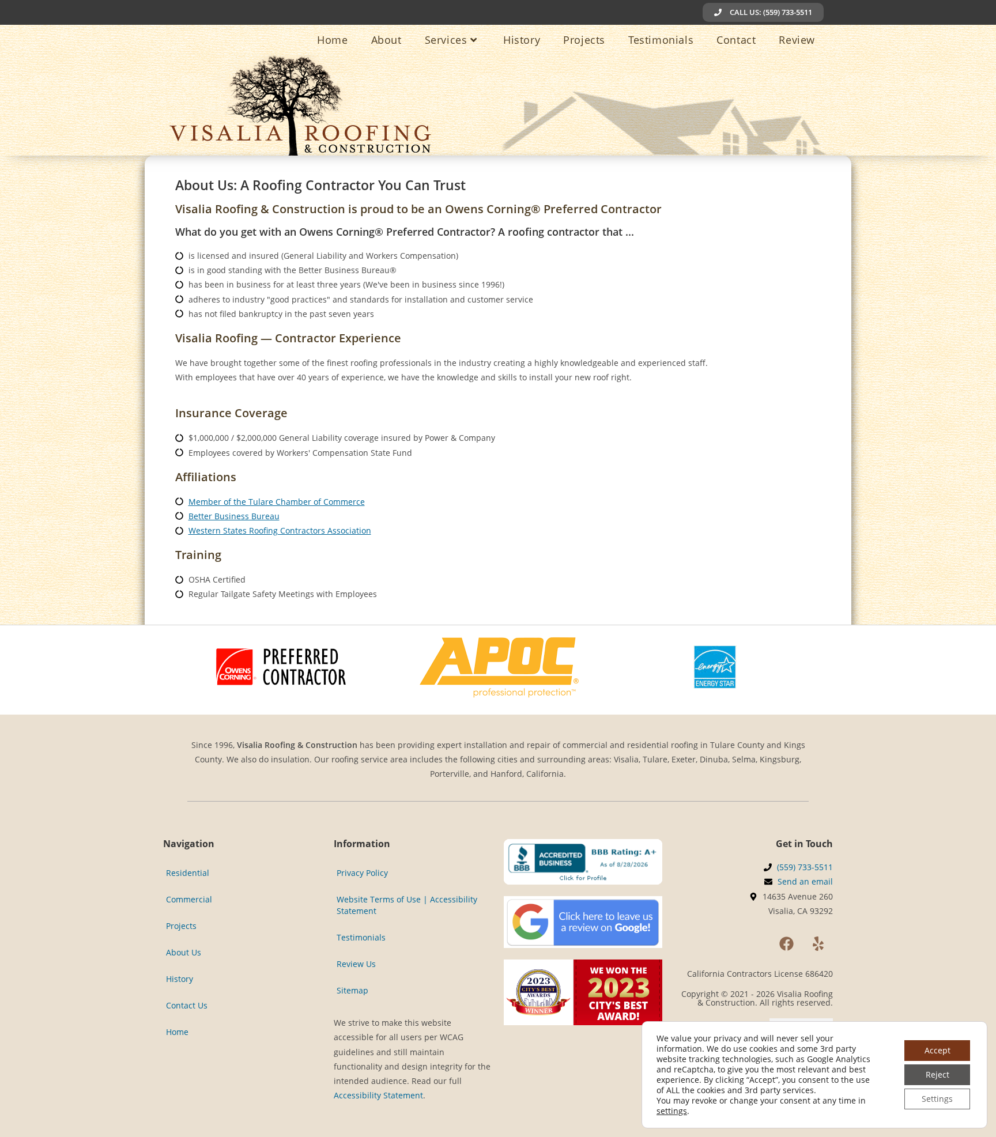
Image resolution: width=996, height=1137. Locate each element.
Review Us (356, 963)
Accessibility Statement (378, 1095)
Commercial (189, 899)
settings (672, 1111)
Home (177, 1031)
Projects (181, 925)
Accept (937, 1050)
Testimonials (361, 937)
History (179, 978)
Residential (187, 872)
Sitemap (352, 990)
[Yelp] (818, 944)
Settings (937, 1098)
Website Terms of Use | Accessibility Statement (407, 905)
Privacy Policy (362, 872)
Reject (937, 1074)
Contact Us (186, 1005)
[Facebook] (786, 944)
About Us (183, 952)
